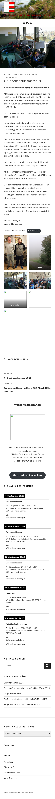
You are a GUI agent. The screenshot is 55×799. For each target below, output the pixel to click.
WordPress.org (11, 778)
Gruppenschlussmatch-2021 (14, 231)
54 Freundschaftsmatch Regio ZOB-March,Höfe (26, 699)
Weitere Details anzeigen (15, 518)
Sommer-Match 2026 (14, 683)
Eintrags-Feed (10, 767)
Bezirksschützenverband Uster (27, 15)
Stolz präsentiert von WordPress (18, 793)
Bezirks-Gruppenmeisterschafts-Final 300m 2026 (27, 688)
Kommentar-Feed (12, 773)
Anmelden (8, 762)
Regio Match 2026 (12, 694)
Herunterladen (33, 231)
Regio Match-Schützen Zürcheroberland (23, 704)
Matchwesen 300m (18, 359)
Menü (29, 23)
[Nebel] (40, 252)
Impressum (9, 745)
